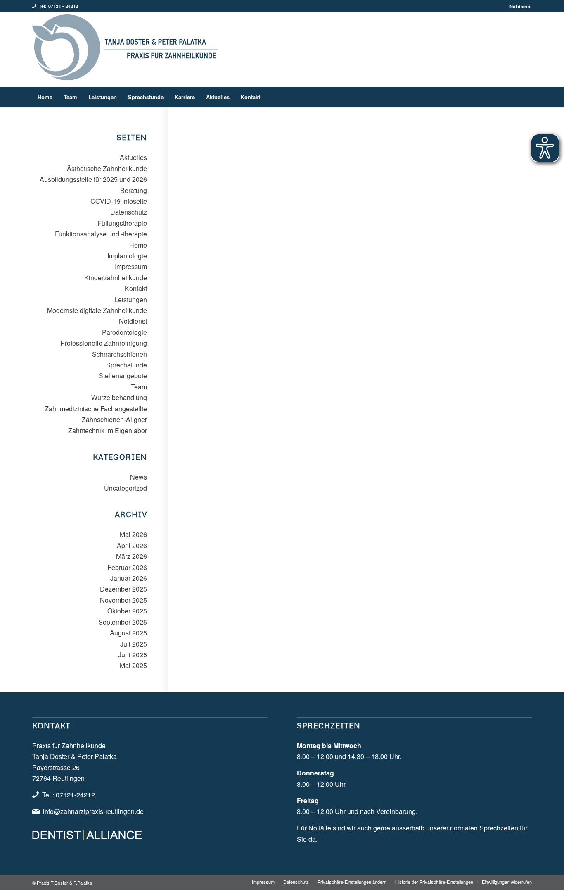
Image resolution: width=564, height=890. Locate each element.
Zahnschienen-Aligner (114, 419)
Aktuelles (133, 157)
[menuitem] (518, 6)
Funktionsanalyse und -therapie (101, 234)
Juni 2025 (132, 654)
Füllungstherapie (122, 223)
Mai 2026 (133, 534)
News (138, 477)
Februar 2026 (127, 567)
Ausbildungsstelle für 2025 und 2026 (93, 179)
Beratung (133, 190)
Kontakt (136, 288)
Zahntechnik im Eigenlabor (107, 430)
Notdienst (520, 6)
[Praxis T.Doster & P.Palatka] (125, 49)
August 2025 (128, 632)
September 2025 (122, 622)
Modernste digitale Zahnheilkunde (97, 310)
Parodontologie (124, 332)
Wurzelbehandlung (119, 397)
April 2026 (132, 545)
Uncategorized (125, 488)
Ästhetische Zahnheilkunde (107, 168)
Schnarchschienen (119, 354)
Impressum (131, 266)
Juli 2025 (133, 644)
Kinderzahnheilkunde (115, 277)
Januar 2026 (128, 578)
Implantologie (127, 255)
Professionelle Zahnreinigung (103, 343)
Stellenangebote (123, 375)
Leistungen (130, 299)
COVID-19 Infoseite (118, 201)
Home (138, 245)
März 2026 (131, 556)
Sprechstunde (126, 365)
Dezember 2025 (123, 589)
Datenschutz (128, 212)
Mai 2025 (133, 665)
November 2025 (123, 600)
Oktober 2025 (127, 611)
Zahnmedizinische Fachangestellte (96, 408)
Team (139, 386)
